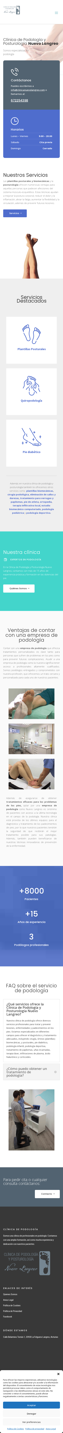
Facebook (7, 1316)
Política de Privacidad (12, 1311)
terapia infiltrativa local (26, 505)
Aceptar (31, 1405)
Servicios (14, 213)
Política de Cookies (15, 1428)
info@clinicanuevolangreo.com (28, 89)
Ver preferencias (31, 1422)
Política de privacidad (34, 1428)
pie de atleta (31, 501)
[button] (58, 1374)
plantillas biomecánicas (39, 490)
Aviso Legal (51, 1428)
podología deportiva (38, 512)
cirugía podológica (18, 494)
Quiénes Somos (18, 588)
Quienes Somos (10, 1294)
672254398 (19, 100)
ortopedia (46, 501)
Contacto (46, 1193)
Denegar (31, 1413)
